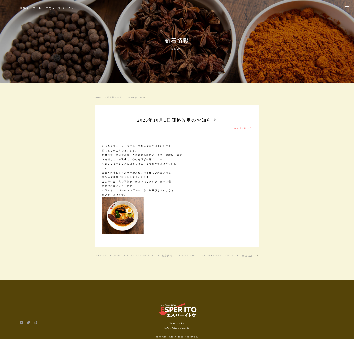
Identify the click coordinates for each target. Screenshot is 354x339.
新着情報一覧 (114, 97)
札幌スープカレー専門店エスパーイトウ (48, 8)
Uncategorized (135, 97)
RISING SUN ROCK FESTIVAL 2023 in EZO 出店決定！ (136, 255)
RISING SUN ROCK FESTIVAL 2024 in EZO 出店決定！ (217, 255)
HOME (99, 97)
